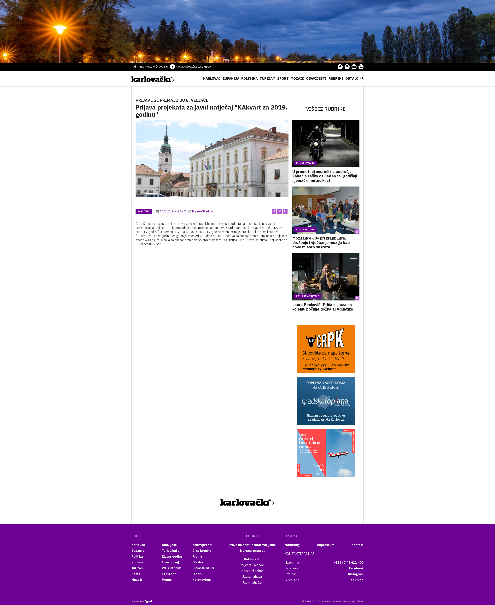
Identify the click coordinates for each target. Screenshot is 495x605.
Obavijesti (316, 78)
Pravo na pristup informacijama (252, 545)
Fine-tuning (170, 562)
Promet (198, 556)
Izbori (196, 574)
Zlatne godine (172, 556)
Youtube (357, 580)
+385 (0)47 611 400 (349, 562)
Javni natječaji (252, 582)
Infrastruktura (203, 568)
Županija (231, 78)
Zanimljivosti (202, 545)
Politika (249, 78)
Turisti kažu (170, 551)
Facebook (356, 568)
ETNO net (169, 574)
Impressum (325, 545)
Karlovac (212, 78)
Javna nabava (252, 576)
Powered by (141, 601)
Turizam (267, 78)
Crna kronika (201, 551)
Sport (283, 78)
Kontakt (358, 545)
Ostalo (351, 78)
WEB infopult (172, 568)
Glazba (197, 562)
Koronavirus (201, 580)
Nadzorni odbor (252, 571)
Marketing (292, 545)
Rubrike (336, 78)
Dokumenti (252, 559)
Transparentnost (252, 551)
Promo (167, 580)
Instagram (356, 574)
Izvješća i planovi (252, 565)
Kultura (137, 562)
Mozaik (297, 78)
